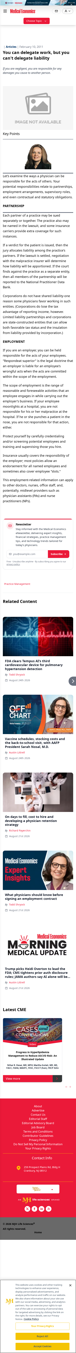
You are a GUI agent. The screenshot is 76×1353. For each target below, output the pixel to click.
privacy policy (13, 564)
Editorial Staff (38, 1119)
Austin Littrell (17, 752)
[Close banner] (71, 4)
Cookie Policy (31, 1319)
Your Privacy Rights (38, 1148)
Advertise (38, 1110)
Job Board (38, 1127)
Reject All (42, 1336)
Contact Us (38, 1115)
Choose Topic (34, 21)
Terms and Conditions (38, 1131)
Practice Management (17, 584)
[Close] (70, 1285)
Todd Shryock (17, 674)
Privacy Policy (38, 1140)
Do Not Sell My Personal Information (38, 1144)
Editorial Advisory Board (38, 1123)
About (38, 1106)
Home (38, 1232)
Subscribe (57, 554)
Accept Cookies (42, 1346)
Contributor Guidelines (38, 1136)
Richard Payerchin (20, 830)
